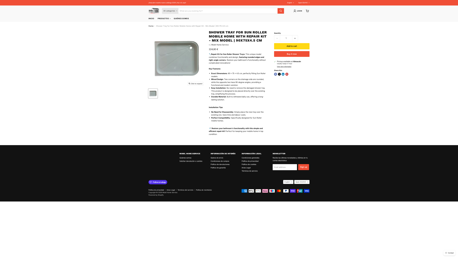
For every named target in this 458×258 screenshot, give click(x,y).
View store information (284, 66)
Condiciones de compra (220, 161)
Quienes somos (185, 158)
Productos (163, 18)
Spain (303, 3)
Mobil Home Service (220, 45)
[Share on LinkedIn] (283, 74)
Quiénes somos (181, 18)
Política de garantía (218, 168)
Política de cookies (249, 164)
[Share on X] (279, 74)
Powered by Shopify (156, 195)
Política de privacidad (250, 161)
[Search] (281, 11)
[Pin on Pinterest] (286, 74)
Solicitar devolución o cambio (191, 161)
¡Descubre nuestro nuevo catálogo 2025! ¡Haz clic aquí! (167, 3)
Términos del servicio (185, 190)
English (289, 3)
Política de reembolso (204, 190)
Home (151, 26)
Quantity (277, 33)
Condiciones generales (250, 158)
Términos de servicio (250, 171)
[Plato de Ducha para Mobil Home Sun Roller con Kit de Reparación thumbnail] (153, 93)
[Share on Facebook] (275, 74)
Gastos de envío (217, 158)
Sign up (303, 167)
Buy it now (292, 54)
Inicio (151, 18)
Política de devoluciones (220, 164)
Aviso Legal (246, 168)
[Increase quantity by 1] (295, 38)
